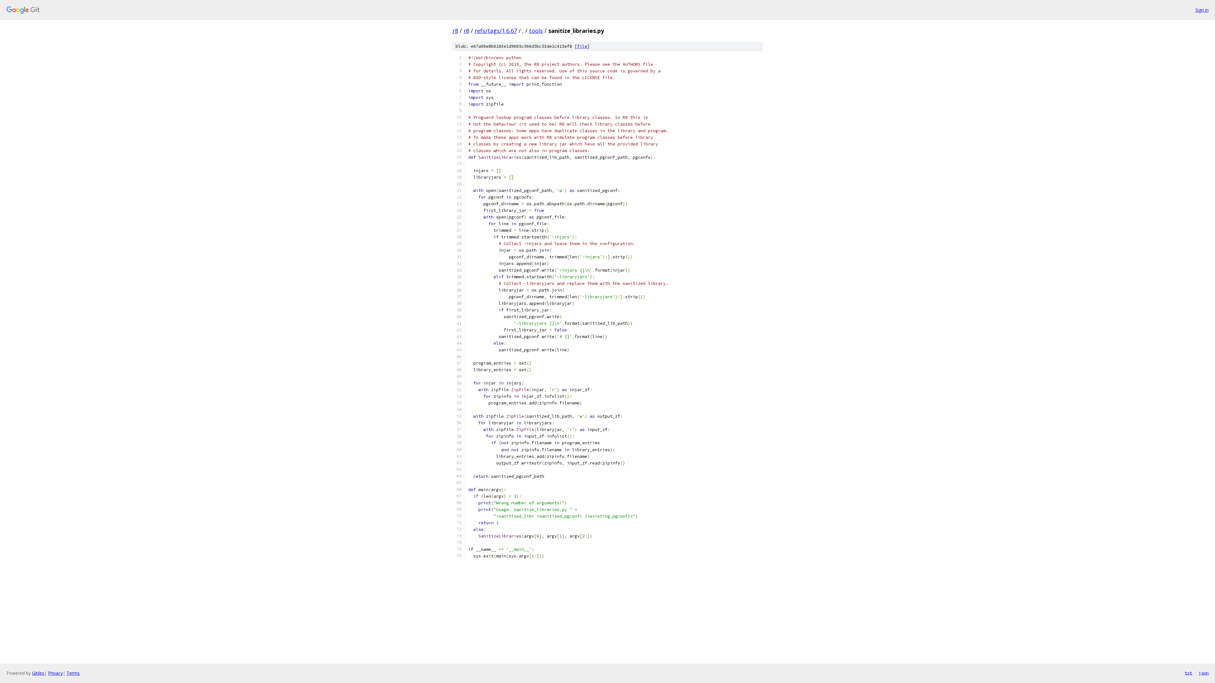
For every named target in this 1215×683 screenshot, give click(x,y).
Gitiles (38, 673)
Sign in (1202, 10)
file (582, 46)
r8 (455, 30)
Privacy (55, 673)
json (1204, 673)
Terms (73, 673)
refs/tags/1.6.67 (496, 30)
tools (536, 30)
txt (1188, 673)
